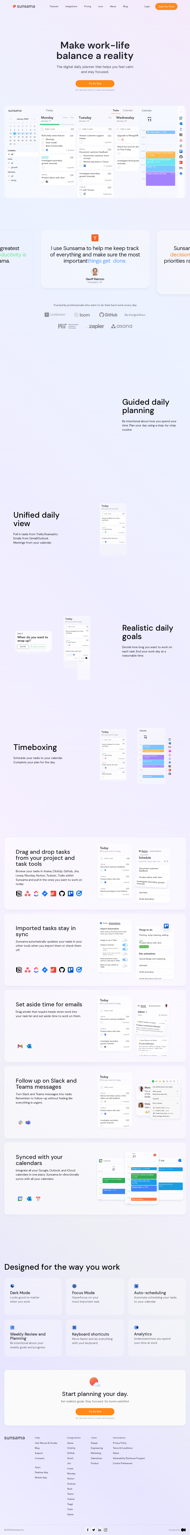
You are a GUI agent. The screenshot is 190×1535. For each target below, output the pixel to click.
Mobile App (41, 1477)
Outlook (71, 1483)
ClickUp (71, 1448)
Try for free (95, 83)
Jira (69, 1463)
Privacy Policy (119, 1443)
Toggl (70, 1504)
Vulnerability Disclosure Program (129, 1458)
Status (116, 1453)
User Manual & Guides (46, 1443)
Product (95, 1463)
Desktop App (41, 1472)
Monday (71, 1473)
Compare (39, 1458)
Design (94, 1443)
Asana (70, 1443)
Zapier (70, 1514)
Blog (37, 1448)
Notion (70, 1478)
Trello (70, 1509)
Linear (70, 1468)
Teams (70, 1493)
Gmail (70, 1458)
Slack (69, 1488)
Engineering (97, 1448)
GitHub (71, 1453)
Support (39, 1453)
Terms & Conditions (122, 1448)
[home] (23, 6)
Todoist (71, 1499)
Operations (96, 1458)
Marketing (96, 1453)
